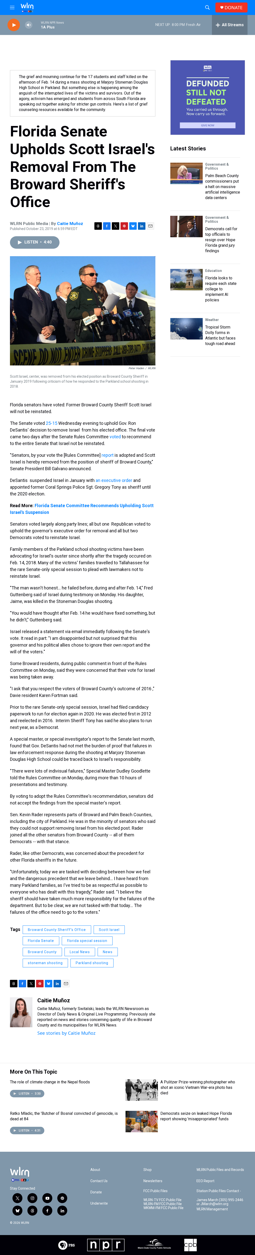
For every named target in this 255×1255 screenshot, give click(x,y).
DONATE (234, 7)
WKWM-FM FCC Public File (163, 1208)
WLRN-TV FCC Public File (162, 1200)
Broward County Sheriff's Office (57, 930)
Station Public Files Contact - (218, 1191)
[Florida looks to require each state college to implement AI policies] (186, 279)
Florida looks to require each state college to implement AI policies (221, 289)
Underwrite (99, 1203)
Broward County (42, 952)
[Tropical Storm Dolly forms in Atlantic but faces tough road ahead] (186, 329)
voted (115, 436)
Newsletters (152, 1181)
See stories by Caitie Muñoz (66, 1033)
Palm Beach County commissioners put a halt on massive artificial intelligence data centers (222, 186)
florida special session (87, 941)
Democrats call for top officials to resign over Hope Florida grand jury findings (221, 240)
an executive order (114, 480)
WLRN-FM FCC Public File (162, 1204)
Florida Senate (41, 941)
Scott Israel (109, 930)
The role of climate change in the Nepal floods (50, 1082)
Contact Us (99, 1181)
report (108, 455)
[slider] (36, 24)
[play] (14, 25)
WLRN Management (212, 1209)
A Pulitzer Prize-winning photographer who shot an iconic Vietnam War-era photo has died (197, 1087)
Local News (80, 952)
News (108, 952)
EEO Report (205, 1181)
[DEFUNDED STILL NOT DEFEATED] (208, 97)
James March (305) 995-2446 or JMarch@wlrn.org (219, 1202)
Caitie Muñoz (70, 223)
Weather (212, 320)
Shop (147, 1170)
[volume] (28, 25)
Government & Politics (217, 166)
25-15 (51, 423)
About (95, 1170)
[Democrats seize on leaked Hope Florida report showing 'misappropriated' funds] (142, 1121)
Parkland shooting (92, 963)
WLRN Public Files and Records (220, 1170)
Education (213, 271)
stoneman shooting (45, 963)
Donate (96, 1192)
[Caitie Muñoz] (21, 1012)
